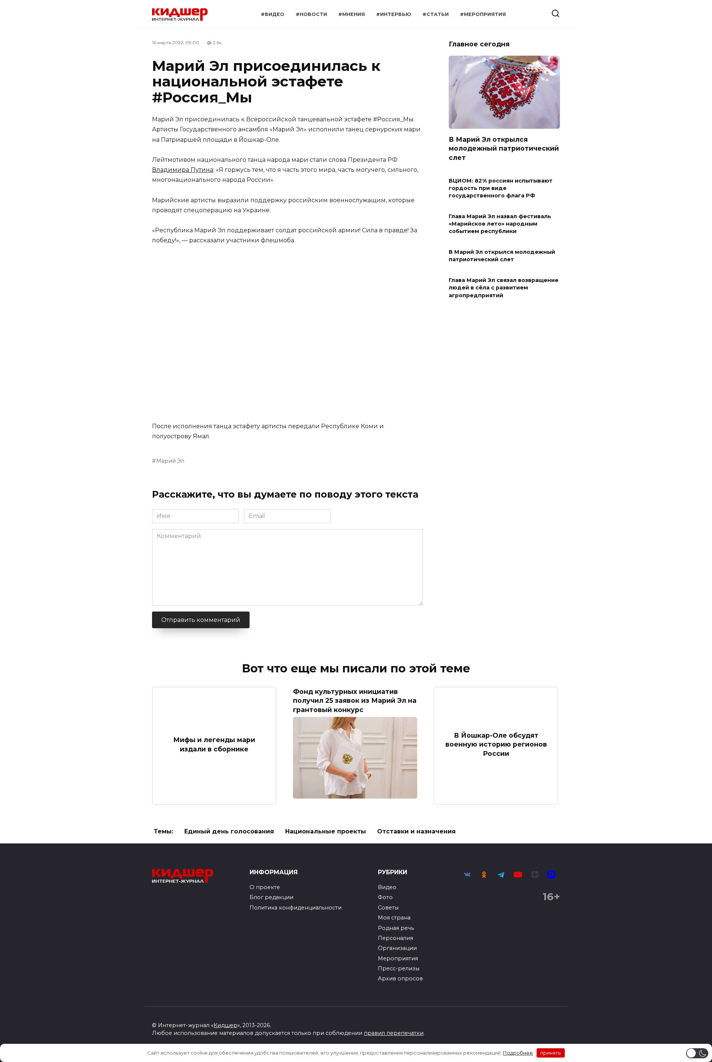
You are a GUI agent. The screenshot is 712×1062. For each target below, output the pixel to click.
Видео (387, 887)
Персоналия (395, 938)
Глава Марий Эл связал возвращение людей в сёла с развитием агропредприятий (503, 288)
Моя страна (394, 917)
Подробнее (518, 1053)
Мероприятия (398, 958)
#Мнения (351, 14)
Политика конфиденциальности (296, 907)
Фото (385, 897)
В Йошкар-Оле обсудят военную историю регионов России (496, 744)
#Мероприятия (483, 14)
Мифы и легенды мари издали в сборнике (214, 744)
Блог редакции (271, 897)
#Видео (272, 14)
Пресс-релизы (398, 968)
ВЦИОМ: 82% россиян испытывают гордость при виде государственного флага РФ (501, 188)
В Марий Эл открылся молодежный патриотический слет (504, 148)
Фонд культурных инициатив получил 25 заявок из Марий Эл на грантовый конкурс (354, 700)
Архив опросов (400, 978)
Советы (388, 907)
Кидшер (225, 1025)
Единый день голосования (229, 831)
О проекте (265, 887)
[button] (697, 1053)
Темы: (163, 831)
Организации (397, 948)
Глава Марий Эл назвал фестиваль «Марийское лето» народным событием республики (500, 224)
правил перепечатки (393, 1033)
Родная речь (396, 928)
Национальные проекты (325, 831)
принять (550, 1053)
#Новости (311, 14)
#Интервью (393, 14)
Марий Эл (170, 461)
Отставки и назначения (416, 831)
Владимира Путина (182, 169)
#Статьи (435, 14)
